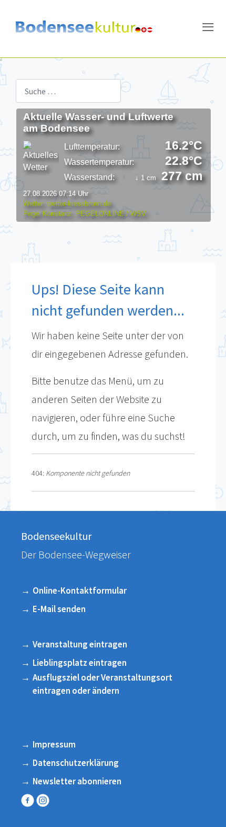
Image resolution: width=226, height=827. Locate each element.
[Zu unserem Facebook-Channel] (28, 800)
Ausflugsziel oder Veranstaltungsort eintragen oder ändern (102, 684)
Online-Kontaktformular (80, 590)
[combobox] (68, 91)
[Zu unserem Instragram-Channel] (44, 800)
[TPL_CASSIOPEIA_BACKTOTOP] (211, 811)
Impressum (54, 744)
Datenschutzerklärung (76, 763)
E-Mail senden (59, 609)
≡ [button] (207, 28)
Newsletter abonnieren (77, 781)
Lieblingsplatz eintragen (80, 662)
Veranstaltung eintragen (80, 644)
